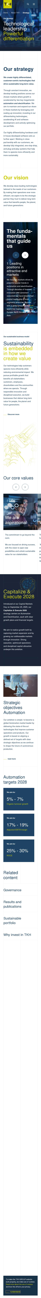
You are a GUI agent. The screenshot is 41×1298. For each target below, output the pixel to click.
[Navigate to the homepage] (7, 4)
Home (5, 13)
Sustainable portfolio (12, 920)
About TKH (15, 13)
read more (12, 759)
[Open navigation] (33, 4)
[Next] (25, 255)
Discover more (13, 414)
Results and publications (12, 904)
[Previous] (16, 255)
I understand (15, 1292)
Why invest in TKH (17, 935)
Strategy (26, 13)
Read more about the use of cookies (19, 1284)
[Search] (29, 4)
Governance (12, 890)
